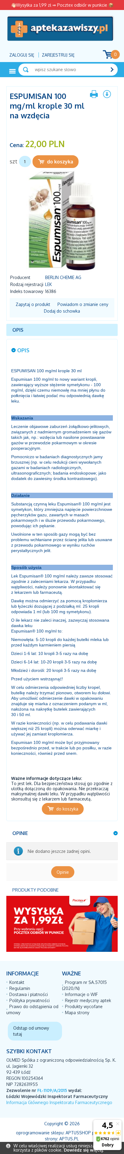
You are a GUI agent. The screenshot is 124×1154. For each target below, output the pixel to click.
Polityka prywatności (29, 1000)
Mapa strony (77, 1012)
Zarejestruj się (58, 55)
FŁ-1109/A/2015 (52, 1090)
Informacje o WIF (81, 994)
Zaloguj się (21, 55)
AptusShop (78, 1132)
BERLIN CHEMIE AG (63, 277)
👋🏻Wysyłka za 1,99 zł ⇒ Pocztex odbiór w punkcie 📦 (62, 5)
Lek (48, 284)
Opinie (63, 872)
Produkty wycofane (84, 1006)
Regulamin (19, 988)
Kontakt (16, 982)
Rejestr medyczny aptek (88, 1000)
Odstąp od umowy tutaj (31, 1031)
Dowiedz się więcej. (84, 1149)
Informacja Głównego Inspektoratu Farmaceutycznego (59, 1102)
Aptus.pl (69, 1138)
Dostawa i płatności (28, 994)
